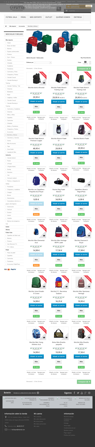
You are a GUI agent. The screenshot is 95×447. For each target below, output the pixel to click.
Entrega (78, 17)
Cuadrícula (85, 63)
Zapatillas (9, 117)
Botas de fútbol (11, 45)
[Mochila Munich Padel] (81, 129)
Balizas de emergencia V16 (12, 222)
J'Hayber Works (11, 166)
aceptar (88, 6)
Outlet (48, 17)
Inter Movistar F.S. (12, 244)
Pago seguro (67, 433)
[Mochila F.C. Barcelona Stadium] (59, 282)
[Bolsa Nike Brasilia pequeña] (59, 333)
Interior (9, 215)
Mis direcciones (38, 421)
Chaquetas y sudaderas (13, 189)
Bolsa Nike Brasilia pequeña (58, 343)
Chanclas (9, 89)
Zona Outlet (10, 149)
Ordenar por (29, 62)
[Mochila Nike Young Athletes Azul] (36, 333)
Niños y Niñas (11, 114)
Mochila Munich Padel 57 (58, 140)
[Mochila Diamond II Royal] (81, 231)
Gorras (9, 140)
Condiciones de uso (69, 428)
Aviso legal (67, 425)
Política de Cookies (69, 435)
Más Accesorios (11, 143)
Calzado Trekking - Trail (13, 86)
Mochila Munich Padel (81, 138)
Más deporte (36, 17)
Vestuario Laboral (12, 178)
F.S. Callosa (10, 247)
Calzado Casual (11, 77)
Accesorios (22, 26)
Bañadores (10, 91)
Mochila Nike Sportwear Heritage (81, 292)
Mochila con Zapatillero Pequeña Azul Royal (36, 191)
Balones (9, 48)
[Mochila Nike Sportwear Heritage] (81, 282)
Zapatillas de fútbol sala (13, 235)
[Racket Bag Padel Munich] (59, 180)
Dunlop (9, 169)
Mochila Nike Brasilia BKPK (81, 343)
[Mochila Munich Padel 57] (59, 129)
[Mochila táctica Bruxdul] (36, 78)
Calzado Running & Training (12, 82)
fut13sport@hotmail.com (18, 429)
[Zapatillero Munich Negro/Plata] (81, 180)
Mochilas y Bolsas (12, 135)
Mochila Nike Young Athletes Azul (36, 343)
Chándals (9, 63)
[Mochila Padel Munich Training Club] (59, 78)
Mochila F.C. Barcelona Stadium (59, 292)
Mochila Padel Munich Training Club (58, 89)
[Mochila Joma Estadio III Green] (36, 282)
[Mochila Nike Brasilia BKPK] (81, 333)
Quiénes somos (63, 17)
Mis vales (36, 426)
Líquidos (9, 218)
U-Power (9, 163)
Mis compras (37, 416)
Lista (90, 63)
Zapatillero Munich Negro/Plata (81, 191)
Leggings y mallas (12, 97)
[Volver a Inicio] (6, 26)
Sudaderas (10, 66)
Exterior (9, 212)
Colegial (9, 192)
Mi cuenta (38, 414)
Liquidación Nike (11, 152)
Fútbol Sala (11, 17)
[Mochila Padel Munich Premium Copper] (36, 129)
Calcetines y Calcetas (13, 137)
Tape (8, 146)
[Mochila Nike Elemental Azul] (36, 231)
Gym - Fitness (11, 57)
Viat (8, 175)
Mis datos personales (40, 424)
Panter (9, 161)
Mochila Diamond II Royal (81, 241)
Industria (8, 155)
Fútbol (9, 43)
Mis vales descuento (40, 419)
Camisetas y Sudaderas (13, 109)
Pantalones (10, 69)
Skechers (9, 172)
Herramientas (10, 198)
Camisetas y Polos (12, 71)
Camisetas (10, 120)
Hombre (9, 60)
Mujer (8, 94)
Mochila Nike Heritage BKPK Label (58, 241)
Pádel (23, 17)
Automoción (10, 206)
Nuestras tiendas (68, 416)
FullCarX (9, 209)
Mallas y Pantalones (12, 126)
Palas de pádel (11, 252)
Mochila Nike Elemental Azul (36, 241)
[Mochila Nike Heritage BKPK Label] (59, 231)
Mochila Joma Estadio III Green (36, 292)
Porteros (9, 54)
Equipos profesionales (13, 51)
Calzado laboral (11, 158)
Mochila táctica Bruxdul (36, 87)
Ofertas (8, 229)
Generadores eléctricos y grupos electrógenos (13, 202)
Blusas (9, 195)
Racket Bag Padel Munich (59, 191)
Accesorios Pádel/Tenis (13, 264)
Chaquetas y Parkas (12, 74)
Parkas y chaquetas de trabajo (13, 182)
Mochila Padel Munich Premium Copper (36, 140)
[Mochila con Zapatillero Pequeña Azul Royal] (36, 180)
